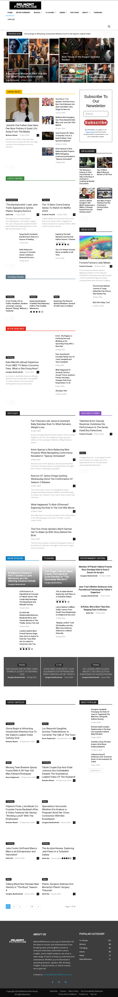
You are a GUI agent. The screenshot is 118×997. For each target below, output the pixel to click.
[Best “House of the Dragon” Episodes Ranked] (86, 50)
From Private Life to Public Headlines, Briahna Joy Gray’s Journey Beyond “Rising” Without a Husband (16, 306)
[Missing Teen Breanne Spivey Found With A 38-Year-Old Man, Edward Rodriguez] (22, 755)
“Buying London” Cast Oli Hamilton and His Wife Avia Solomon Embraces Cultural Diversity (65, 628)
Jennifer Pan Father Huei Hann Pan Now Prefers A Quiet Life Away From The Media (22, 128)
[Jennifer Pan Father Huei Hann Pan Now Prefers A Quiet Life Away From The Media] (22, 110)
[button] (108, 26)
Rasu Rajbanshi (49, 738)
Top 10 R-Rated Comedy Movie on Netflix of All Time (65, 252)
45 (32, 906)
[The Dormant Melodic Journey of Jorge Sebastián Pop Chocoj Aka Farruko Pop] (85, 289)
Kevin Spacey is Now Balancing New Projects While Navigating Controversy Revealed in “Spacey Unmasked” (65, 154)
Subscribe (96, 122)
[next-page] (12, 167)
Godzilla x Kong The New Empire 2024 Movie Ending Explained (101, 744)
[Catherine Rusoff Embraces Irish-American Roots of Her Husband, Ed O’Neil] (84, 756)
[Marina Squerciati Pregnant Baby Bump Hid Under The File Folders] (72, 73)
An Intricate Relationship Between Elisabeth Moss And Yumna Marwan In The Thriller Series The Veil (29, 617)
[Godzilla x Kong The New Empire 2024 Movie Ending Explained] (84, 744)
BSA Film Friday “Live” (101, 303)
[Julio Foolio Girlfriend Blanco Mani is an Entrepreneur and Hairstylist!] (22, 836)
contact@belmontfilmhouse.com (57, 974)
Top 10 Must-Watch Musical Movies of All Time (104, 172)
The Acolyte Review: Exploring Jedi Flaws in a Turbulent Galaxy (65, 594)
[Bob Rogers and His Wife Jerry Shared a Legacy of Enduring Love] (22, 671)
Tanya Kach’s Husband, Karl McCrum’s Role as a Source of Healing (29, 236)
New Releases (85, 167)
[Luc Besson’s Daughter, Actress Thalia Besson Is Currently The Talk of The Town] (58, 716)
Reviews (33, 297)
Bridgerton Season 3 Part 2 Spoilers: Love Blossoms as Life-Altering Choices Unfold (21, 576)
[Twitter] (65, 982)
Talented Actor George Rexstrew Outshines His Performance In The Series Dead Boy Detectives (93, 425)
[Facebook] (52, 982)
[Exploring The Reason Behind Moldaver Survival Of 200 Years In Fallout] (64, 290)
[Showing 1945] (48, 393)
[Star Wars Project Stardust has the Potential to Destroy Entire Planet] (104, 193)
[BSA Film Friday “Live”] (85, 305)
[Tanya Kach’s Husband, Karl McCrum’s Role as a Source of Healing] (11, 237)
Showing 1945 (61, 391)
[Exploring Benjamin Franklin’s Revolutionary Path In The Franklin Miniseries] (40, 290)
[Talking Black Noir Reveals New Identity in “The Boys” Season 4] (22, 872)
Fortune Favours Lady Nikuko (95, 262)
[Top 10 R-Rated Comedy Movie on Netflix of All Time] (48, 252)
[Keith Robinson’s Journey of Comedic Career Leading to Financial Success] (11, 252)
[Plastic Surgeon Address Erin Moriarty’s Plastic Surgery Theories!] (58, 872)
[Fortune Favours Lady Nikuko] (95, 247)
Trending (93, 71)
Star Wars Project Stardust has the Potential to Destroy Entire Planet (104, 205)
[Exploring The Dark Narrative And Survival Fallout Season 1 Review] (48, 237)
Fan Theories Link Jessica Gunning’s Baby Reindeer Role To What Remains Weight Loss (51, 424)
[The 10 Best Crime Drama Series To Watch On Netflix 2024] (58, 192)
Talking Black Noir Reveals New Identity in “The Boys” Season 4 (22, 887)
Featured (83, 258)
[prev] (105, 34)
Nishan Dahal (12, 135)
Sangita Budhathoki (14, 372)
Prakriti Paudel (48, 214)
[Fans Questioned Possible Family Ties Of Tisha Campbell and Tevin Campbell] (48, 357)
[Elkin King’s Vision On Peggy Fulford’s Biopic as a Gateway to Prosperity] (100, 73)
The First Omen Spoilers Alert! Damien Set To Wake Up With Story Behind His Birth (51, 532)
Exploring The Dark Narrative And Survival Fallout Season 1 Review (65, 236)
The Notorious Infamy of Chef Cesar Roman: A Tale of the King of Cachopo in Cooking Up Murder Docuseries (87, 177)
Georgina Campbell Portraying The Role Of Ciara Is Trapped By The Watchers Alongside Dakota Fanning (100, 714)
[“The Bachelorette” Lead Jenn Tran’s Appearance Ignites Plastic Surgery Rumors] (22, 192)
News (57, 297)
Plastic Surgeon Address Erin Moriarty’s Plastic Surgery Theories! (57, 887)
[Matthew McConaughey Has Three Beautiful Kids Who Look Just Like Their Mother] (48, 120)
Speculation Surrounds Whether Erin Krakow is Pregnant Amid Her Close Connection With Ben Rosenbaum (55, 812)
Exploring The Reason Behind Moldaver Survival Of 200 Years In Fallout (64, 303)
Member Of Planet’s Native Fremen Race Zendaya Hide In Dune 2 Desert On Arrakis (95, 570)
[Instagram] (59, 982)
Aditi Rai (9, 214)
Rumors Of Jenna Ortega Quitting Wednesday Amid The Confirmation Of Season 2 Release (52, 479)
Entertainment (12, 200)
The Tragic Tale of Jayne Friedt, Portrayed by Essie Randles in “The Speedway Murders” (59, 575)
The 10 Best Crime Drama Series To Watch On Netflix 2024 (56, 207)
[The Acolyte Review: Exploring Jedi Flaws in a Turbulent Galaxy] (48, 594)
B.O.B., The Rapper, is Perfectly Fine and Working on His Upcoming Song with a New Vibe (65, 341)
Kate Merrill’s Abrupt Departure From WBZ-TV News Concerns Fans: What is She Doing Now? (22, 365)
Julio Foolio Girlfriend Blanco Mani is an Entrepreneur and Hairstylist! (21, 851)
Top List (10, 70)
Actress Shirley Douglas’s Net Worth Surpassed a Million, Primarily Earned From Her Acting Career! (87, 206)
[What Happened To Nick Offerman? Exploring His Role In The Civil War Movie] (17, 513)
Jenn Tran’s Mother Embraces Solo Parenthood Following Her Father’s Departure (95, 590)
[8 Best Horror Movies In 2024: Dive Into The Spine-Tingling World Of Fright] (31, 60)
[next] (109, 34)
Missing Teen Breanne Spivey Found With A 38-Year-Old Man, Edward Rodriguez (21, 770)
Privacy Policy (90, 132)
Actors (65, 71)
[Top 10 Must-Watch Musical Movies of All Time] (104, 162)
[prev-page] (7, 167)
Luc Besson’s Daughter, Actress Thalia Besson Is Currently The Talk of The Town (58, 731)
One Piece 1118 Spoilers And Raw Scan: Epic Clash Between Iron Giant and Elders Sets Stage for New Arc (65, 104)
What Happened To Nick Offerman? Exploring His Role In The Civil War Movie (52, 506)
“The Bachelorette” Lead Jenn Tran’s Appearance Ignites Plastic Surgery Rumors (22, 207)
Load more (94, 770)
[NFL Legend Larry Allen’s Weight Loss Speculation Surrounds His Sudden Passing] (96, 671)
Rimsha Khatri (12, 741)
